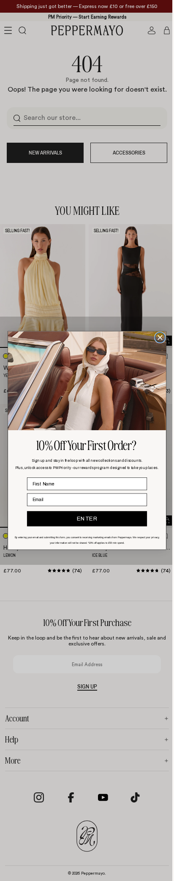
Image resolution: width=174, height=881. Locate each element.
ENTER (85, 518)
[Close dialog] (158, 337)
